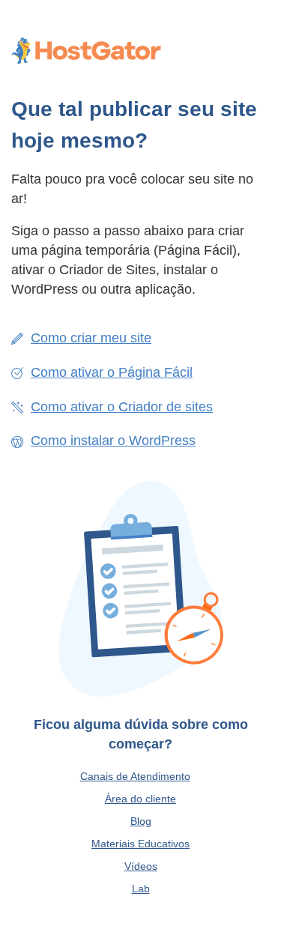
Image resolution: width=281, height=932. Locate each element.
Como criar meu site (91, 337)
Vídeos (140, 866)
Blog (140, 821)
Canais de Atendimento (135, 776)
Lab (141, 889)
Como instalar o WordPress (113, 440)
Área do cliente (140, 799)
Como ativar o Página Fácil (112, 372)
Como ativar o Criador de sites (122, 406)
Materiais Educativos (140, 844)
